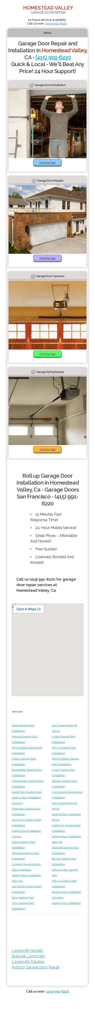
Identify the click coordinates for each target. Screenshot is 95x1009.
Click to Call (48, 163)
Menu (47, 32)
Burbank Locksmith (28, 956)
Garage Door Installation (66, 903)
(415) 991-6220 (56, 23)
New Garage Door (23, 897)
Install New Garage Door (27, 792)
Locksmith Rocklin (27, 950)
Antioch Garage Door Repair (35, 967)
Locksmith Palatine (28, 961)
